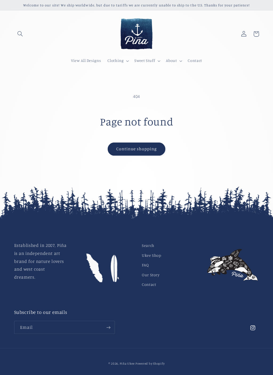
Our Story (151, 275)
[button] (20, 34)
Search (148, 245)
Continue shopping (136, 148)
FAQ (145, 265)
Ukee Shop (151, 255)
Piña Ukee (127, 363)
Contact (149, 284)
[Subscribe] (108, 327)
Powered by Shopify (149, 363)
